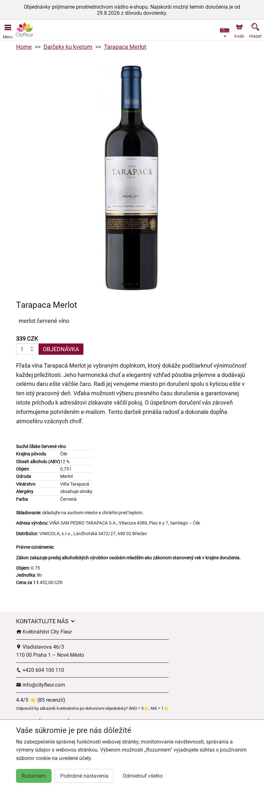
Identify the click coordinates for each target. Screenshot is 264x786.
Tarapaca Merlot (125, 46)
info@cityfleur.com (43, 685)
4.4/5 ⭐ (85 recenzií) (40, 700)
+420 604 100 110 (42, 670)
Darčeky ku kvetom (67, 46)
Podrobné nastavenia (84, 776)
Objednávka (61, 349)
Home (24, 46)
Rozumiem (34, 776)
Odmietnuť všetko (143, 776)
